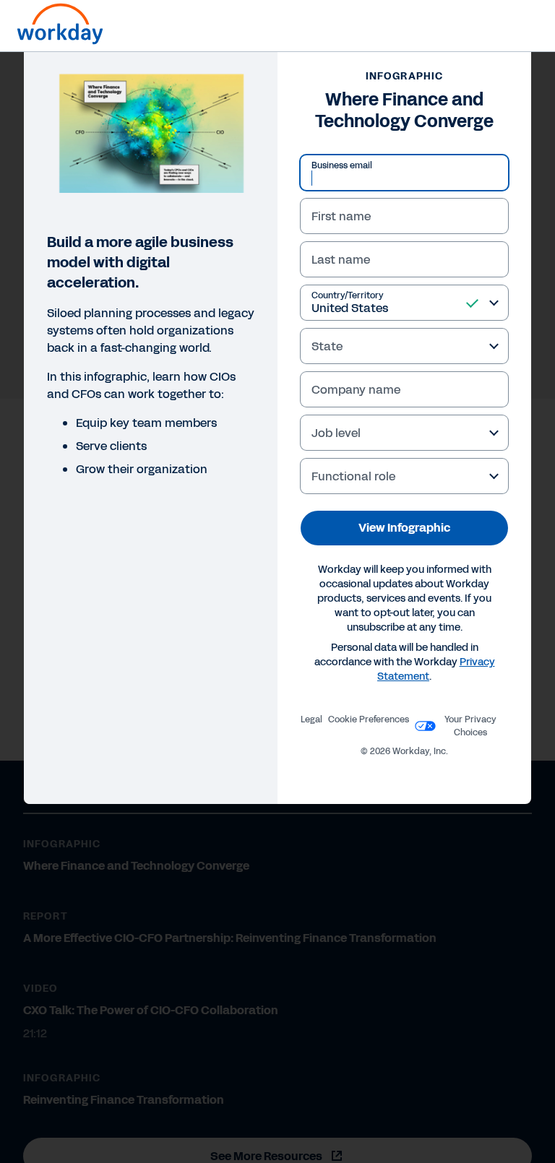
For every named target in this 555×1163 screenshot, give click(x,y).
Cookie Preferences (368, 719)
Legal (311, 719)
